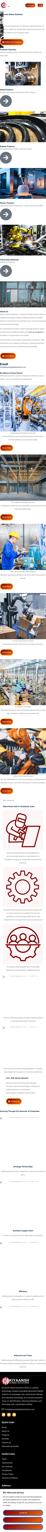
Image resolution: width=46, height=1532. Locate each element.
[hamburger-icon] (40, 5)
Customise (23, 1520)
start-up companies (36, 332)
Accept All (23, 1513)
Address (6, 1485)
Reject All (23, 1527)
